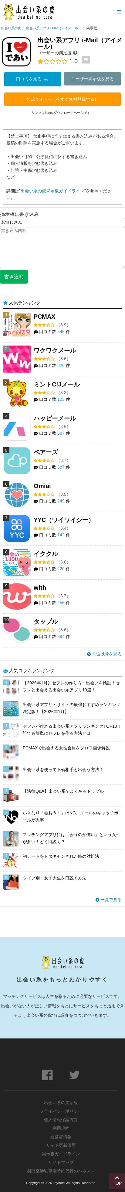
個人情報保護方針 (61, 1119)
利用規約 (60, 1128)
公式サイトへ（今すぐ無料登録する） (62, 99)
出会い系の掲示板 (61, 1102)
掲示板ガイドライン (61, 1153)
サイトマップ (61, 1162)
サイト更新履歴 (61, 1145)
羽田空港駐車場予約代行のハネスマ (61, 1170)
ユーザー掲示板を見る (92, 78)
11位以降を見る (106, 653)
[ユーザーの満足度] (75, 52)
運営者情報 (61, 1136)
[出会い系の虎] (28, 11)
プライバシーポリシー (61, 1111)
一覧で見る (110, 899)
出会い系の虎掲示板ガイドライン (52, 190)
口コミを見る (32, 78)
